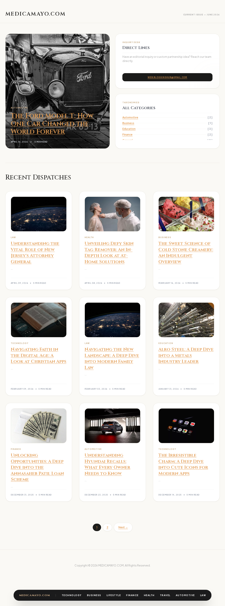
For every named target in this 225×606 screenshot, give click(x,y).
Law (203, 595)
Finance (132, 595)
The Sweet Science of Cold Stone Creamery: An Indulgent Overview (185, 253)
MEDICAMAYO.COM (34, 595)
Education (129, 128)
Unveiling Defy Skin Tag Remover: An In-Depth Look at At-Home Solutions (109, 253)
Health (149, 595)
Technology (72, 595)
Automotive (185, 595)
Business (94, 595)
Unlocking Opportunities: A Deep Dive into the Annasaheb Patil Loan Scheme (37, 467)
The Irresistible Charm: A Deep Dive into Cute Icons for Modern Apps (183, 464)
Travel (165, 595)
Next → (123, 527)
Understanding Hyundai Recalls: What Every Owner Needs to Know (107, 464)
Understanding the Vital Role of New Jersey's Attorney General (35, 253)
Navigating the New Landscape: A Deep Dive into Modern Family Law (112, 358)
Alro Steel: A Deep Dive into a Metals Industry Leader (186, 355)
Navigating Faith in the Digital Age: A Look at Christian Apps (38, 355)
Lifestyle (114, 595)
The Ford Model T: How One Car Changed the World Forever (52, 124)
